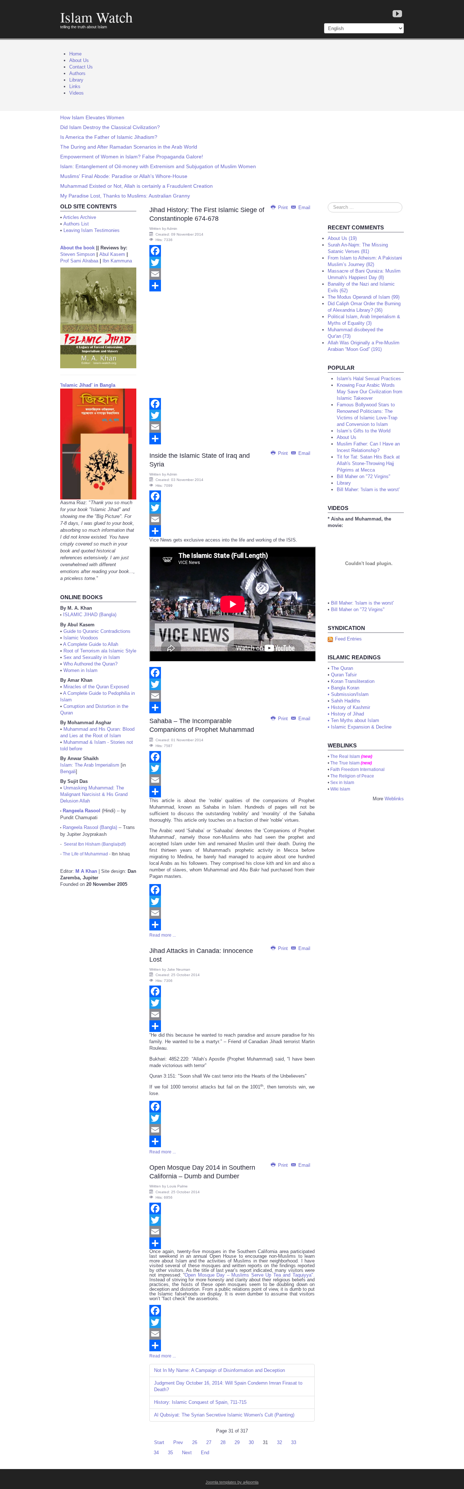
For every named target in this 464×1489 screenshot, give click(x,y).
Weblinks (394, 798)
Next (187, 1452)
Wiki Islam (340, 789)
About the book (77, 247)
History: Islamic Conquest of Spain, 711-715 (200, 1402)
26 (194, 1442)
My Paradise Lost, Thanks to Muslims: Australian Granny (125, 196)
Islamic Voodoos (80, 637)
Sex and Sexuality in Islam (91, 657)
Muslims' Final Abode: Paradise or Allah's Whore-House (123, 176)
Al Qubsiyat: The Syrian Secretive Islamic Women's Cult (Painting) (224, 1415)
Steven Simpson (77, 254)
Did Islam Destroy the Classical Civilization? (110, 127)
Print (283, 207)
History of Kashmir (350, 707)
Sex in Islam (342, 782)
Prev (178, 1442)
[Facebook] (232, 251)
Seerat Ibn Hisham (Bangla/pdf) (95, 844)
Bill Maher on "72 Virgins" (358, 609)
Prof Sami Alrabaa (79, 261)
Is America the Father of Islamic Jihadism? (108, 137)
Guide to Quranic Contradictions (96, 631)
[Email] (232, 274)
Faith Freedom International (357, 769)
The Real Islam (345, 756)
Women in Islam (80, 670)
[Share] (232, 285)
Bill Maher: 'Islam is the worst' (362, 603)
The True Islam (345, 763)
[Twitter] (232, 262)
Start (159, 1442)
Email (303, 207)
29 (237, 1442)
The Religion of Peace (352, 776)
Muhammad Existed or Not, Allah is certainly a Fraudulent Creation (136, 186)
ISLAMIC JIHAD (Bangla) (89, 614)
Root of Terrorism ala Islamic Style (99, 651)
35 (170, 1452)
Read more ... (162, 935)
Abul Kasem (112, 254)
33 (293, 1442)
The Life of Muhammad (85, 854)
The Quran (342, 668)
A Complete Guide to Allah (90, 644)
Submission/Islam (350, 694)
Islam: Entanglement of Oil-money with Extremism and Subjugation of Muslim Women (158, 166)
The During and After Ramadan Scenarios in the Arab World (128, 147)
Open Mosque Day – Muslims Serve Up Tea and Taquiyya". (250, 1275)
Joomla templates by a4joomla (232, 1482)
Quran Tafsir (344, 674)
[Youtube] (397, 14)
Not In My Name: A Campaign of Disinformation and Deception (219, 1370)
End (205, 1452)
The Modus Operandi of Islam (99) (363, 297)
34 (156, 1452)
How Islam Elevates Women (92, 117)
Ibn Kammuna (117, 261)
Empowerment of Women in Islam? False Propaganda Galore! (131, 156)
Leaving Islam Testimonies (91, 230)
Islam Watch (96, 16)
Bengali (68, 771)
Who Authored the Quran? (90, 664)
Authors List (76, 224)
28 (222, 1442)
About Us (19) (342, 238)
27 (208, 1442)
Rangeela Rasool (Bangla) (90, 827)
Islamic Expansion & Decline (361, 727)
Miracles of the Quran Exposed (96, 686)
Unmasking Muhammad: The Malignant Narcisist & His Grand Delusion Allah (94, 794)
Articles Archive (79, 217)
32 (279, 1442)
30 (251, 1442)
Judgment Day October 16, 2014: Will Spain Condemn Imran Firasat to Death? (228, 1386)
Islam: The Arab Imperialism (89, 765)
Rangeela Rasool (81, 810)
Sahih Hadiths (345, 701)
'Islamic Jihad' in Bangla (87, 385)
